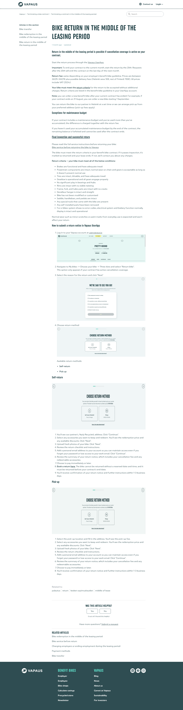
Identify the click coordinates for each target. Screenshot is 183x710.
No (105, 611)
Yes (92, 611)
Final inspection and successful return (71, 137)
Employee (62, 681)
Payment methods (61, 651)
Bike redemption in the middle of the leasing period (33, 35)
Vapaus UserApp (96, 62)
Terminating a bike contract (38, 14)
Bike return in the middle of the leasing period (32, 43)
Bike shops (63, 686)
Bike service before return (64, 641)
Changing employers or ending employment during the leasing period (86, 646)
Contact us (148, 4)
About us (98, 686)
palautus (56, 590)
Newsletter (63, 700)
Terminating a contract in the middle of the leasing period (73, 14)
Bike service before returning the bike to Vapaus (75, 147)
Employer (62, 676)
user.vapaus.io (95, 233)
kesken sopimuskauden (82, 590)
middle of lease (102, 590)
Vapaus (22, 14)
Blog (96, 676)
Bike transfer (25, 29)
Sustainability (100, 695)
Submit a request (109, 624)
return (65, 590)
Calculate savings (66, 690)
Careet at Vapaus (102, 690)
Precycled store (65, 695)
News (96, 681)
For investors (100, 700)
